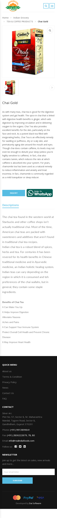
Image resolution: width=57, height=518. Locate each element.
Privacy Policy (9, 382)
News (5, 387)
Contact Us (8, 393)
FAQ (4, 398)
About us (7, 371)
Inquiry (13, 193)
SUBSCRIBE (17, 480)
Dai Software (35, 503)
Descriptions (10, 205)
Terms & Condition (12, 376)
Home (5, 17)
